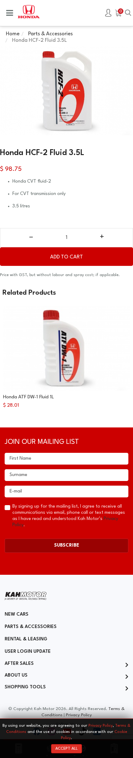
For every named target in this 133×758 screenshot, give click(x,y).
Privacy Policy (79, 715)
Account (108, 13)
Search (128, 13)
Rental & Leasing (26, 639)
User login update (28, 651)
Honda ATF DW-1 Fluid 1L (28, 397)
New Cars (16, 614)
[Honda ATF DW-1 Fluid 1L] (66, 348)
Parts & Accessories (31, 627)
